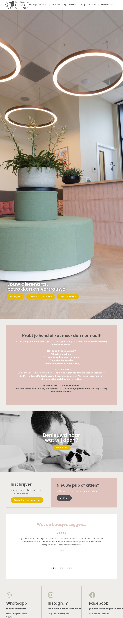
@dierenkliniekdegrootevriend (65, 608)
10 (71, 568)
